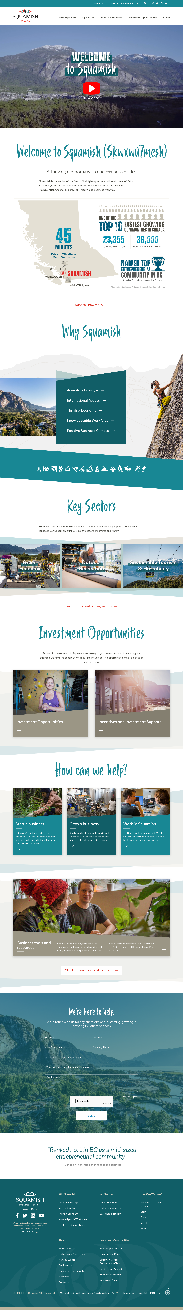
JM (159, 1293)
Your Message (53, 1077)
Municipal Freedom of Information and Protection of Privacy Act (87, 1293)
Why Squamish (67, 1194)
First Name (50, 1037)
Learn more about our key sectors (89, 606)
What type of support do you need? (57, 1053)
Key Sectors (106, 1194)
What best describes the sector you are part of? (62, 1063)
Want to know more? (89, 304)
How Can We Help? (151, 1194)
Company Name (101, 1047)
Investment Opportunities (114, 1240)
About (62, 1240)
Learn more (28, 1232)
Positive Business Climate (88, 430)
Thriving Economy (82, 410)
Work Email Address (55, 1047)
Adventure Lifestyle (83, 390)
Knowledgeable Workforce (88, 420)
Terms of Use (128, 1293)
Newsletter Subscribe (122, 3)
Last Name (98, 1037)
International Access (84, 400)
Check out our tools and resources (89, 970)
